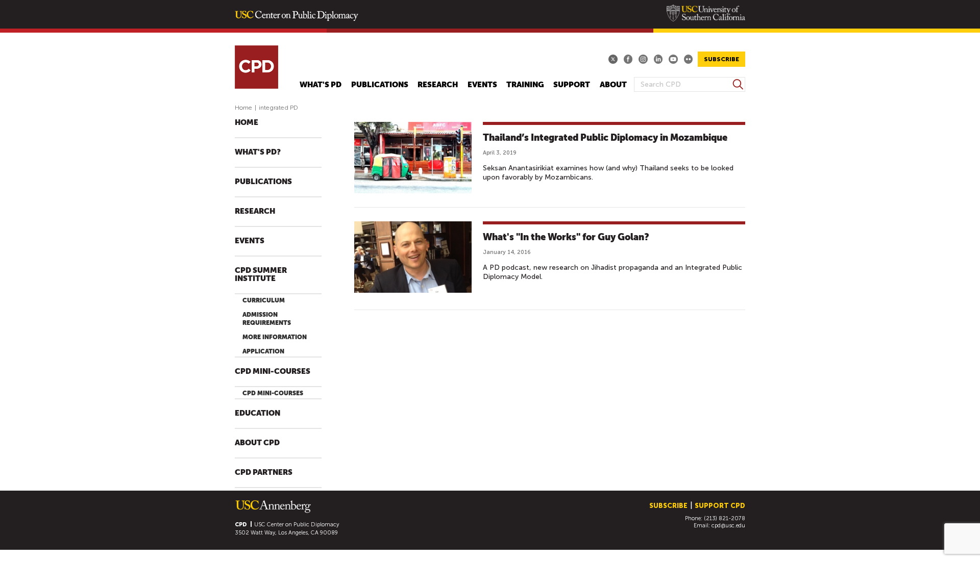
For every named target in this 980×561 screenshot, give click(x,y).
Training (525, 85)
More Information (274, 337)
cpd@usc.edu (728, 525)
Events (482, 85)
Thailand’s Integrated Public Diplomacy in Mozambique (605, 137)
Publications (379, 85)
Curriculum (263, 300)
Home (243, 107)
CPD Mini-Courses (272, 371)
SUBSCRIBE (721, 59)
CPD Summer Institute (261, 274)
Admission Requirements (266, 318)
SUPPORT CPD (720, 505)
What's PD (320, 85)
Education (257, 413)
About (613, 85)
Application (263, 351)
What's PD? (258, 152)
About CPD (257, 443)
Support (571, 85)
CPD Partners (263, 472)
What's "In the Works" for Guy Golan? (566, 237)
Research (438, 85)
